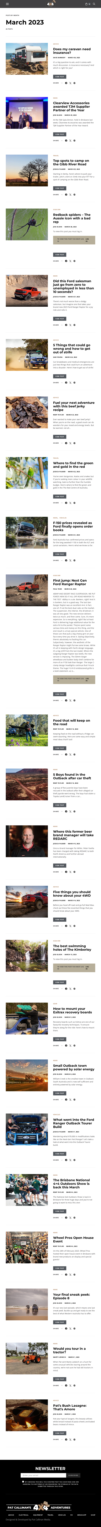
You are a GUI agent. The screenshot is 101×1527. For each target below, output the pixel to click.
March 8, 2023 (70, 1074)
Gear (55, 1004)
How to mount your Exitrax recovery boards (72, 1010)
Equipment (38, 1515)
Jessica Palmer (59, 169)
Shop (93, 1515)
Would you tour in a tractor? (69, 1350)
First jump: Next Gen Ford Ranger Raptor (70, 582)
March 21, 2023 (74, 535)
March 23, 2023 (72, 415)
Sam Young (58, 357)
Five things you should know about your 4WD (72, 893)
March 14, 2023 (74, 900)
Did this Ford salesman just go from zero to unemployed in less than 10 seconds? (73, 286)
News (55, 98)
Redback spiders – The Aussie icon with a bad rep (71, 218)
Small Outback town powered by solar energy (73, 1067)
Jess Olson (57, 115)
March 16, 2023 (72, 729)
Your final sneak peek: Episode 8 (71, 1296)
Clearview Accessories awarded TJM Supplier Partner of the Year (71, 106)
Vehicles (62, 518)
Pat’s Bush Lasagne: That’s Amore (69, 1407)
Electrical (23, 1515)
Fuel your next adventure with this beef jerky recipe (74, 406)
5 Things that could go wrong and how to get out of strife (71, 348)
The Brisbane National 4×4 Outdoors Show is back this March (71, 1183)
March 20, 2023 (70, 589)
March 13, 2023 (71, 954)
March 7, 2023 (73, 1132)
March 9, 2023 (70, 1017)
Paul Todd (57, 589)
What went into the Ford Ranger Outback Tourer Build (73, 1123)
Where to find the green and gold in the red (73, 465)
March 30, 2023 (74, 58)
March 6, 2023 (71, 1192)
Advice (56, 44)
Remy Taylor (58, 415)
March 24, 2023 (71, 357)
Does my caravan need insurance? (72, 51)
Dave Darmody (59, 58)
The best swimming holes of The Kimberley (72, 947)
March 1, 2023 (73, 1357)
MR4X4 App (81, 1515)
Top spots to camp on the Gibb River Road (71, 162)
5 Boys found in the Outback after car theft (72, 776)
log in (87, 240)
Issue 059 (56, 210)
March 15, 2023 (74, 844)
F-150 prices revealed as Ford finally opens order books (73, 526)
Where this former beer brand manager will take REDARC (73, 835)
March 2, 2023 (70, 1303)
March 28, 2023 (71, 227)
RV (71, 1515)
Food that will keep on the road (71, 722)
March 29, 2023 (71, 115)
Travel (56, 156)
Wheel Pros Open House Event (73, 1239)
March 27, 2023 (74, 297)
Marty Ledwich (59, 1357)
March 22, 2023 (74, 472)
